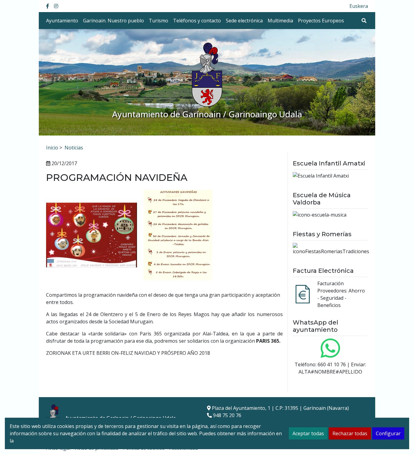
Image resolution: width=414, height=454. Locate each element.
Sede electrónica (244, 20)
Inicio (52, 147)
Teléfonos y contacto (197, 20)
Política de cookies (35, 440)
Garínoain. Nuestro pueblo (113, 20)
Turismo (158, 20)
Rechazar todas (349, 433)
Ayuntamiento (62, 20)
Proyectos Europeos (321, 20)
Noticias (74, 147)
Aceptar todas (308, 433)
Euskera (358, 6)
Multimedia (280, 20)
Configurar (388, 433)
